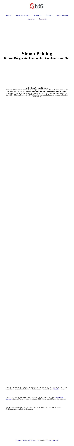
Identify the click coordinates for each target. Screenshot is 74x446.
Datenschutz (42, 19)
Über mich (49, 15)
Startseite (8, 15)
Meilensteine (38, 15)
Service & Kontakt (62, 15)
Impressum (31, 19)
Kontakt (55, 389)
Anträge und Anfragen (22, 15)
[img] (37, 6)
